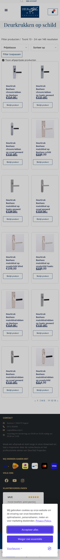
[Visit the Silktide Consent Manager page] (49, 548)
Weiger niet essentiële (30, 539)
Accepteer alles (30, 529)
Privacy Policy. (44, 521)
